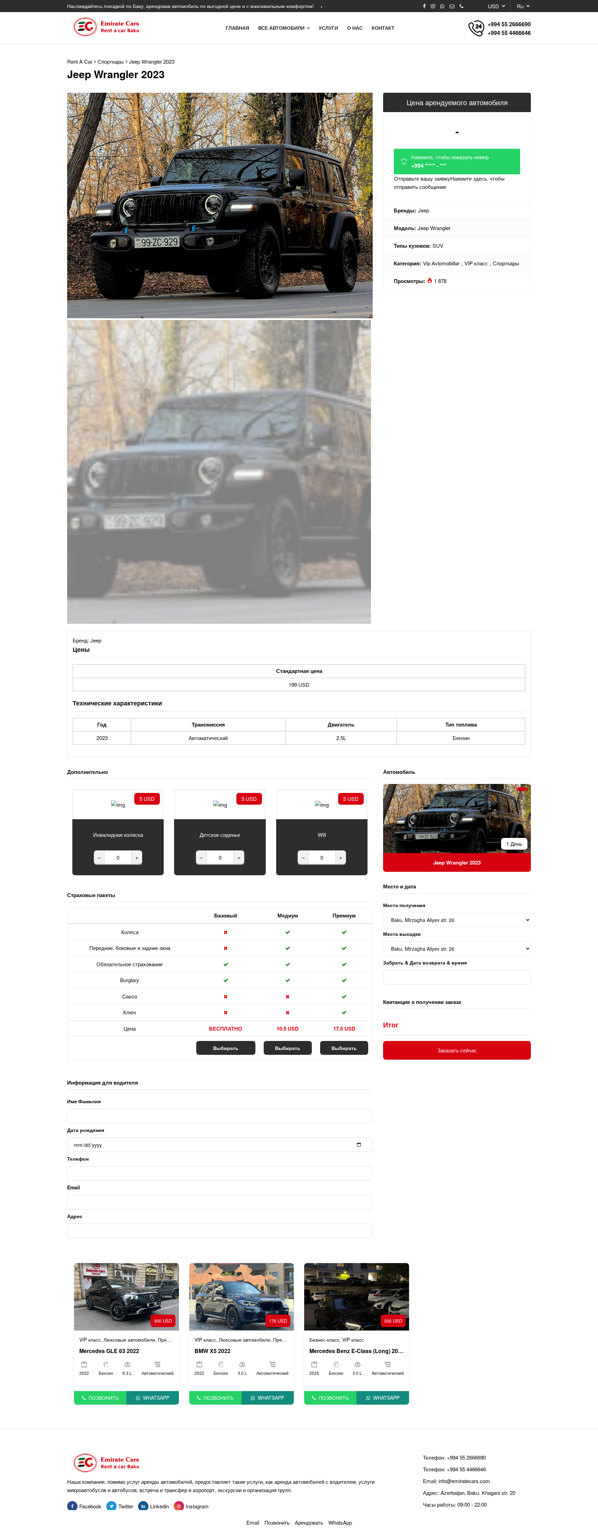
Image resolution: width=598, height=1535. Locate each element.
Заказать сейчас (457, 1050)
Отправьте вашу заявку (449, 182)
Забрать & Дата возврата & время (425, 962)
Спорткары (506, 263)
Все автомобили (282, 27)
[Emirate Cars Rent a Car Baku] (109, 27)
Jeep (423, 210)
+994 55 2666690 (509, 24)
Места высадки (402, 933)
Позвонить (104, 1397)
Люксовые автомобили (129, 1339)
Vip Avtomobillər (441, 263)
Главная (237, 27)
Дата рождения (85, 1129)
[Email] (452, 6)
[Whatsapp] (442, 6)
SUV (438, 245)
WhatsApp (340, 1522)
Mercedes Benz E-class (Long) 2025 (356, 1351)
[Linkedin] (143, 1506)
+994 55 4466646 (509, 33)
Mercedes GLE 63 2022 (109, 1351)
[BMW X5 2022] (241, 1296)
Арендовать (309, 1522)
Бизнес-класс (324, 1339)
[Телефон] (461, 6)
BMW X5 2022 (212, 1351)
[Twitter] (111, 1506)
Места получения (404, 905)
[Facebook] (424, 6)
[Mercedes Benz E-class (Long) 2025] (356, 1296)
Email (73, 1187)
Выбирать (225, 1047)
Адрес (74, 1216)
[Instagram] (433, 6)
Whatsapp (156, 1397)
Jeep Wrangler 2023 (151, 61)
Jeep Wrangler (434, 227)
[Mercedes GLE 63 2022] (126, 1296)
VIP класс (476, 263)
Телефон (78, 1158)
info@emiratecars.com (464, 1480)
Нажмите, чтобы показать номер (450, 161)
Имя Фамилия (84, 1101)
